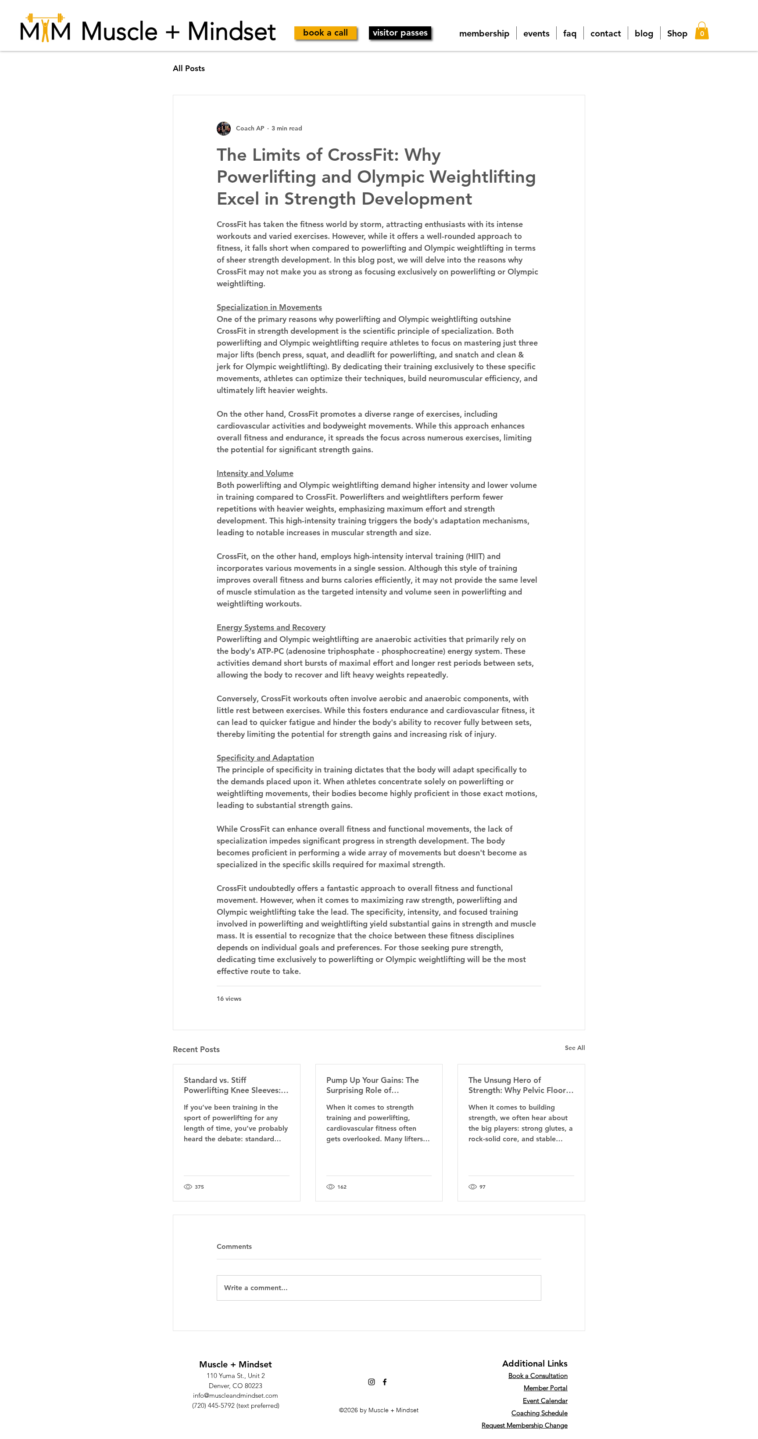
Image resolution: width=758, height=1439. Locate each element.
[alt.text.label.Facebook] (384, 1382)
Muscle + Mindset (178, 31)
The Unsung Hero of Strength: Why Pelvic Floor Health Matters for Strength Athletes (519, 1085)
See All (575, 1048)
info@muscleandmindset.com (235, 1395)
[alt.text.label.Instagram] (371, 1382)
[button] (701, 31)
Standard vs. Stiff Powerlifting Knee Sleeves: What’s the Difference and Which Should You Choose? (233, 1085)
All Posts (189, 68)
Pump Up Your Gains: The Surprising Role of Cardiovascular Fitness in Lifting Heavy (372, 1085)
